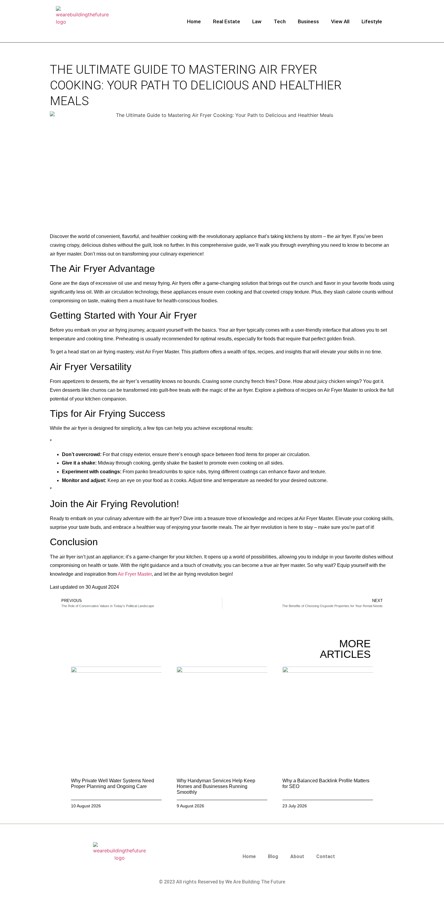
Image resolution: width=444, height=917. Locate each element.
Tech (280, 21)
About (297, 856)
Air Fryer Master (135, 574)
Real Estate (226, 21)
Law (257, 21)
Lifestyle (372, 21)
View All (340, 21)
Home (194, 21)
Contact (325, 856)
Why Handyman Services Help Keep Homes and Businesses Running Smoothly (216, 786)
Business (308, 21)
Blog (273, 856)
